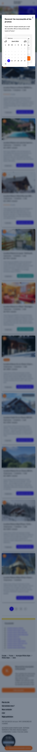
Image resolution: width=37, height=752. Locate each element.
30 (24, 60)
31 (5, 64)
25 (8, 60)
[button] (32, 17)
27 (15, 60)
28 (18, 60)
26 (12, 60)
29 (21, 60)
